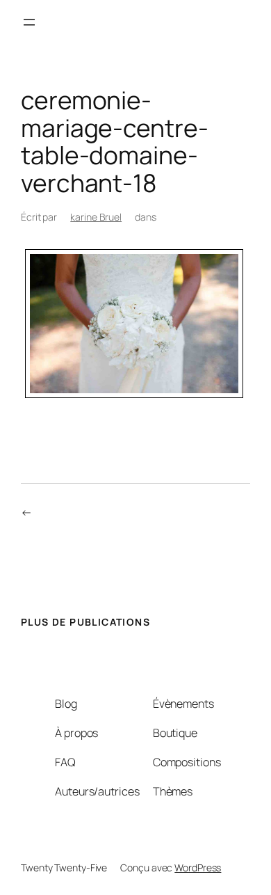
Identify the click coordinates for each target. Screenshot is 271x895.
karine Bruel (96, 216)
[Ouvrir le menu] (29, 22)
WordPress (197, 867)
